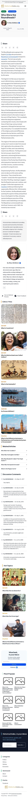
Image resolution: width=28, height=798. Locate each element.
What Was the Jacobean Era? (11, 590)
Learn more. (21, 2)
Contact (5, 776)
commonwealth (13, 57)
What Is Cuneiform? (7, 328)
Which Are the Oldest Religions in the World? (19, 688)
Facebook (5, 783)
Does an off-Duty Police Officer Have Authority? (7, 724)
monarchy (4, 59)
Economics (5, 766)
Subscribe (14, 664)
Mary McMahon (13, 22)
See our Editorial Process (8, 295)
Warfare (4, 409)
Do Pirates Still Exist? (7, 411)
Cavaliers (4, 187)
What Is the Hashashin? (8, 384)
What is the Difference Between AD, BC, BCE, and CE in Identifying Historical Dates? (7, 690)
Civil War (8, 54)
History (3, 326)
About (4, 773)
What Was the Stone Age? (10, 616)
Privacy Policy (4, 795)
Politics (4, 436)
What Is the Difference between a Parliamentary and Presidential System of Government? (13, 440)
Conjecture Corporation (16, 793)
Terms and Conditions (12, 795)
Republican (4, 57)
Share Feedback (21, 296)
